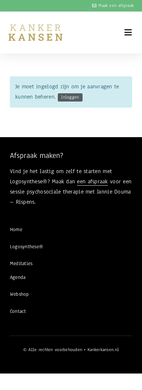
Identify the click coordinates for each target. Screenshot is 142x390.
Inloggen (70, 97)
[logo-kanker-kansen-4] (35, 26)
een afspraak (92, 181)
